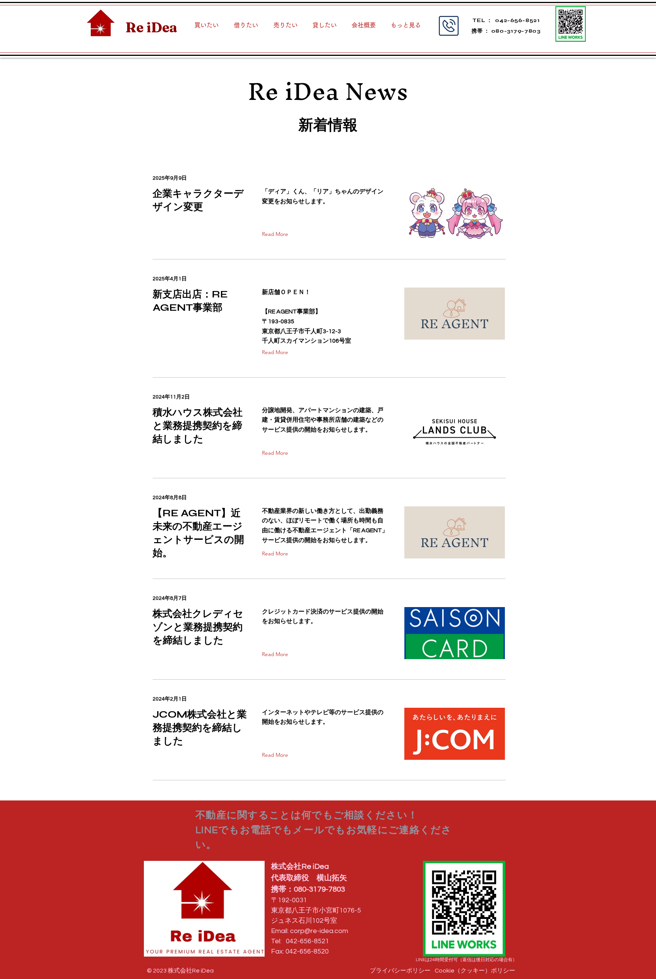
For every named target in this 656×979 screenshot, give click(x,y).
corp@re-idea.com (319, 931)
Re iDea (151, 27)
